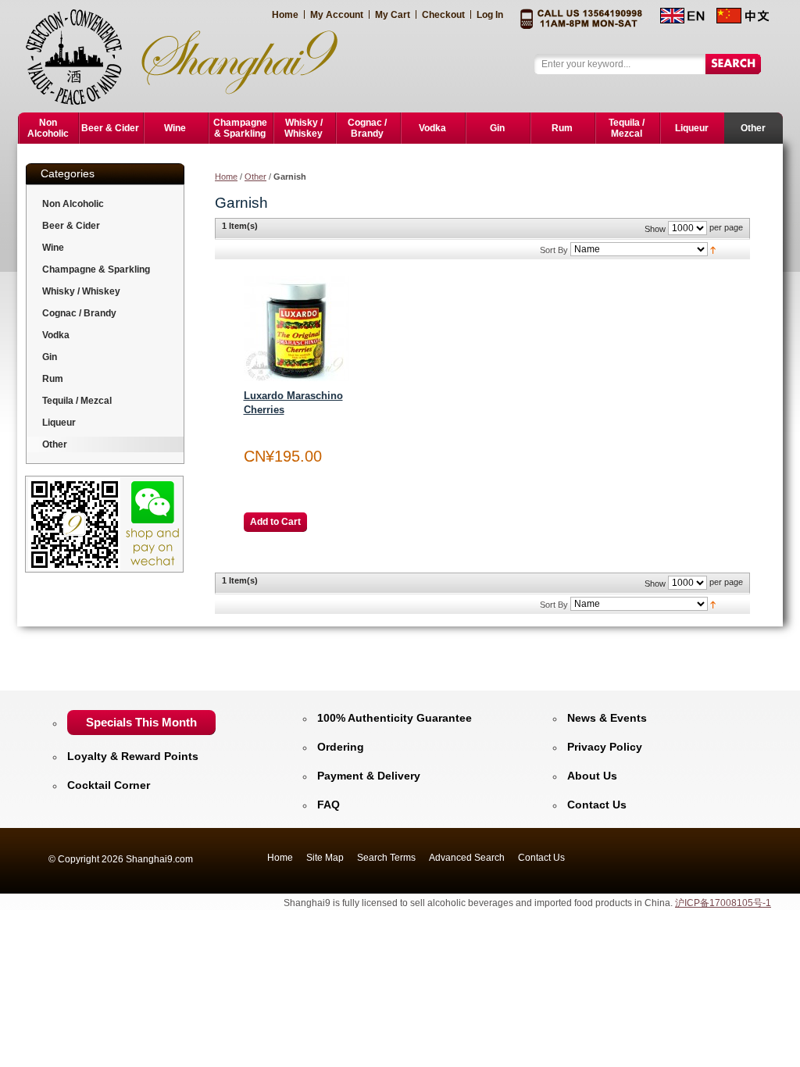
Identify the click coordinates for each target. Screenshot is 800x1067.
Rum (52, 378)
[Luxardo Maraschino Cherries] (296, 328)
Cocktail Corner (108, 785)
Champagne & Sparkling (96, 269)
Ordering (340, 746)
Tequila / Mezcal (77, 400)
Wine (53, 247)
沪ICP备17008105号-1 (723, 902)
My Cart (392, 14)
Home (285, 14)
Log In (490, 14)
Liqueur (59, 422)
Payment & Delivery (368, 775)
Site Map (325, 857)
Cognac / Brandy (79, 313)
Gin (49, 357)
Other (255, 176)
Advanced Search (467, 857)
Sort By (554, 250)
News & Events (607, 718)
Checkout (443, 14)
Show (655, 229)
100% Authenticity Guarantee (394, 718)
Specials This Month (141, 722)
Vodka (56, 335)
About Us (592, 775)
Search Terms (386, 857)
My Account (336, 14)
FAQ (328, 804)
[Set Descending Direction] (713, 249)
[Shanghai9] (190, 56)
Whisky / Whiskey (81, 291)
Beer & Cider (71, 225)
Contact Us (597, 804)
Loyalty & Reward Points (132, 756)
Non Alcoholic (73, 203)
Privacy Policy (604, 746)
